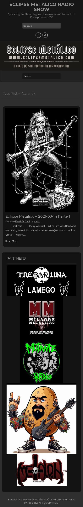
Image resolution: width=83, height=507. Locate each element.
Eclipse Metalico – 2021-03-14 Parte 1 (37, 216)
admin (37, 221)
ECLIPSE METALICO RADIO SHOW (41, 7)
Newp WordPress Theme (33, 499)
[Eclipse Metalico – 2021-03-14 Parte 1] (41, 160)
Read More (11, 241)
